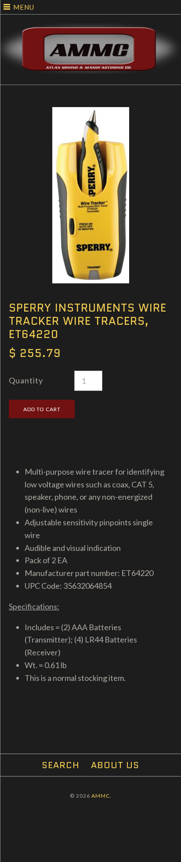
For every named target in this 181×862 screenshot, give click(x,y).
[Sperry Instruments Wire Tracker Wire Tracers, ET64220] (90, 113)
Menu (23, 7)
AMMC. (101, 795)
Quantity (26, 380)
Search (61, 765)
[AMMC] (90, 29)
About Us (115, 765)
